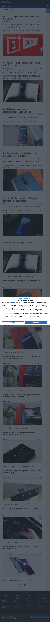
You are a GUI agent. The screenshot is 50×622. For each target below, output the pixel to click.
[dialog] (25, 311)
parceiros (13, 302)
